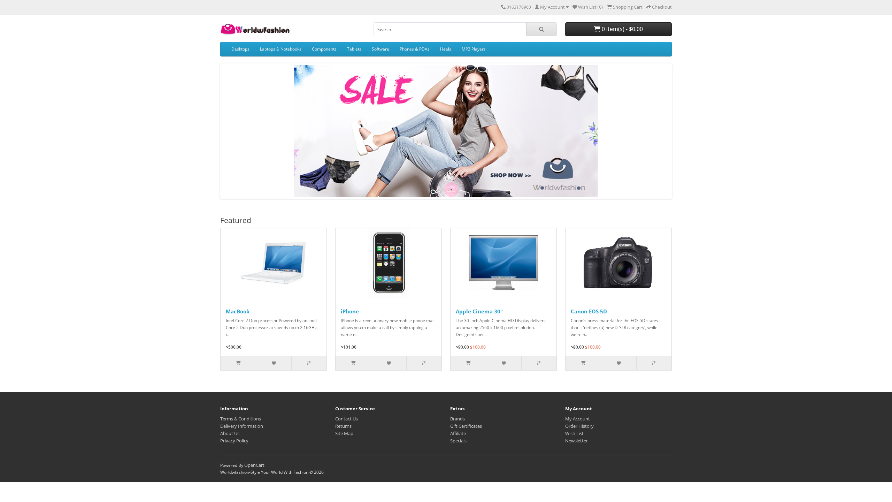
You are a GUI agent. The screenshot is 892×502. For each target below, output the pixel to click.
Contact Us (346, 419)
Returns (343, 426)
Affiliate (458, 433)
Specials (458, 441)
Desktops (240, 49)
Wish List (574, 433)
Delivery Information (241, 426)
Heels (445, 49)
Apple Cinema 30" (479, 311)
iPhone (350, 311)
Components (324, 49)
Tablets (354, 49)
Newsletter (576, 441)
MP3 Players (474, 49)
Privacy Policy (234, 441)
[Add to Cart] (238, 363)
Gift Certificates (466, 426)
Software (380, 49)
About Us (229, 433)
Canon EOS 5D (589, 311)
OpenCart (254, 465)
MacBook (237, 311)
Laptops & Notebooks (280, 49)
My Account (577, 419)
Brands (457, 419)
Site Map (344, 433)
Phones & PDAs (415, 49)
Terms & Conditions (240, 419)
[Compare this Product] (308, 363)
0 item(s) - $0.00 (621, 29)
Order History (579, 426)
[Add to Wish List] (273, 363)
